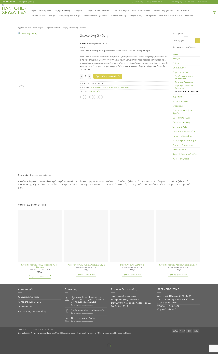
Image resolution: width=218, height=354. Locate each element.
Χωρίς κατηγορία (181, 159)
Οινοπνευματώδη (118, 16)
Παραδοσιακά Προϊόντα (95, 16)
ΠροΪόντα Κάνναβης (141, 11)
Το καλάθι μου (25, 307)
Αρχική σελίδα (24, 28)
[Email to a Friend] (91, 97)
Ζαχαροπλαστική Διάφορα (74, 28)
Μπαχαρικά (150, 16)
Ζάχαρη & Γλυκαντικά (184, 82)
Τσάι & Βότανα (182, 11)
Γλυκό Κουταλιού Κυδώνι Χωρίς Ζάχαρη (86, 265)
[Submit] (197, 40)
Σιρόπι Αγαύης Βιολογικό (132, 265)
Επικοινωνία (202, 2)
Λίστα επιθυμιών (159, 2)
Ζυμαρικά (77, 11)
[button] (208, 13)
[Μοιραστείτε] (17, 338)
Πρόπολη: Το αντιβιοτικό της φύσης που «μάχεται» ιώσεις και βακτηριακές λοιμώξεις (88, 299)
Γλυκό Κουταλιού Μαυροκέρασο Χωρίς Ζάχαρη (40, 266)
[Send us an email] (212, 2)
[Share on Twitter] (87, 97)
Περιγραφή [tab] (23, 175)
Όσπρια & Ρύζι (135, 16)
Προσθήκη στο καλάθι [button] (40, 277)
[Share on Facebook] (82, 97)
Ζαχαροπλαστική (62, 11)
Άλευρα (52, 16)
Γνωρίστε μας (176, 2)
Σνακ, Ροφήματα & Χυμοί (70, 16)
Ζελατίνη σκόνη (94, 91)
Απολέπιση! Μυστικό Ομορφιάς (88, 310)
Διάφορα (189, 16)
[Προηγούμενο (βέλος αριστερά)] (2, 349)
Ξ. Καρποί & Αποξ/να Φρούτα (182, 111)
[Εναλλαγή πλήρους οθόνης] (9, 338)
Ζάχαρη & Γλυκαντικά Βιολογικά (184, 87)
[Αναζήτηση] (202, 13)
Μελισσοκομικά (39, 16)
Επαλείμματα (45, 11)
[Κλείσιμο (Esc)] (24, 338)
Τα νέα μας (189, 2)
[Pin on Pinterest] (96, 97)
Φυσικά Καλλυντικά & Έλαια (186, 154)
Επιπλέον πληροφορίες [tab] (40, 175)
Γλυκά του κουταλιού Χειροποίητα (184, 77)
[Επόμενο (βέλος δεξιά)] (9, 349)
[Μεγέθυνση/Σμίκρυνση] (2, 338)
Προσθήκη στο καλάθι (108, 76)
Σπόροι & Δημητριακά (163, 11)
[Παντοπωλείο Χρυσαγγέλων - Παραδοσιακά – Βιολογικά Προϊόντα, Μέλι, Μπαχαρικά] (14, 13)
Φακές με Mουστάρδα (83, 318)
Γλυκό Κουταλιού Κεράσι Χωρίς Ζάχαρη (178, 265)
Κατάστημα (38, 28)
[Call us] (215, 2)
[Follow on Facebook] (210, 2)
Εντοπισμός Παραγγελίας (32, 312)
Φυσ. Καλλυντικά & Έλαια (170, 16)
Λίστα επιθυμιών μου (29, 302)
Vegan (33, 11)
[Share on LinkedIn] (100, 97)
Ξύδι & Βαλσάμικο (121, 11)
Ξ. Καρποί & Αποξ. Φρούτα (97, 11)
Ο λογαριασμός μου (140, 2)
